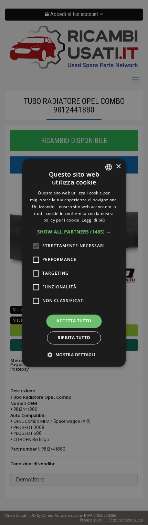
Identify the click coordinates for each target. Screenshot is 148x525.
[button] (74, 232)
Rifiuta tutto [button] (73, 338)
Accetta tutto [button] (73, 321)
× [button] (118, 166)
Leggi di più (93, 220)
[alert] (74, 262)
